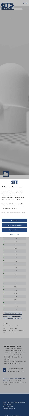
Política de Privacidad (14, 234)
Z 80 (16, 283)
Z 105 (15, 296)
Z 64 (16, 274)
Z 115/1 (16, 303)
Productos (6, 378)
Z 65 (16, 277)
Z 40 (16, 245)
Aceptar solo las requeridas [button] (15, 225)
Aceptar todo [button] (14, 220)
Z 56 (16, 264)
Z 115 (15, 300)
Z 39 (16, 241)
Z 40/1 (15, 248)
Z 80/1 (15, 287)
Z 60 (16, 271)
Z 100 (15, 293)
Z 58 (16, 267)
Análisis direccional (15, 369)
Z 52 (16, 261)
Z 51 (16, 258)
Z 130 (15, 309)
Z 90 (16, 290)
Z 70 (16, 280)
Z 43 (16, 251)
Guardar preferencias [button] (14, 230)
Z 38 (16, 238)
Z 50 (16, 254)
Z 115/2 (16, 306)
